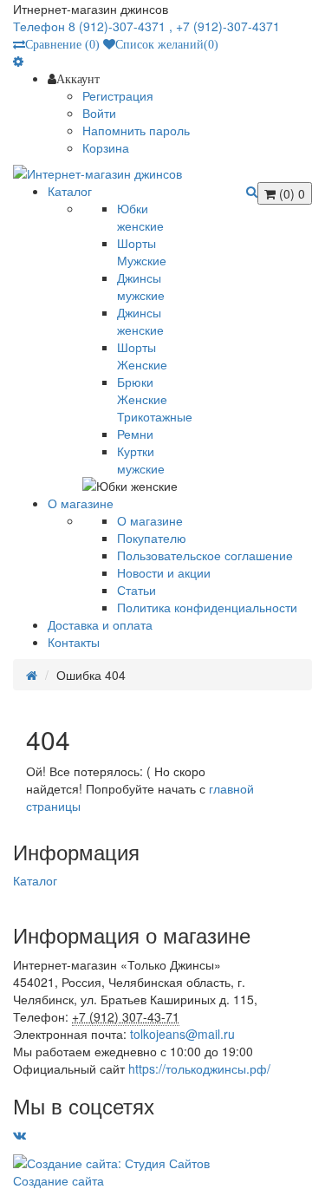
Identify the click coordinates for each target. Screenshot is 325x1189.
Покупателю (151, 537)
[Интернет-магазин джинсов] (162, 173)
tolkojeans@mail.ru (182, 1033)
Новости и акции (164, 572)
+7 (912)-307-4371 (228, 26)
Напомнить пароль (136, 130)
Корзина (105, 147)
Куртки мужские (141, 459)
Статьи (136, 589)
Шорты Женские (142, 355)
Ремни (135, 433)
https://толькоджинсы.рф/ (199, 1068)
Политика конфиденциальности (207, 607)
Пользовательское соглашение (205, 555)
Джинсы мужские (141, 286)
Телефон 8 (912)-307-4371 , (94, 26)
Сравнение (62, 44)
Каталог (35, 880)
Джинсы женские (140, 321)
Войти (99, 112)
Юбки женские (140, 216)
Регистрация (117, 95)
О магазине (150, 520)
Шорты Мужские (141, 251)
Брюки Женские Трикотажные (154, 399)
